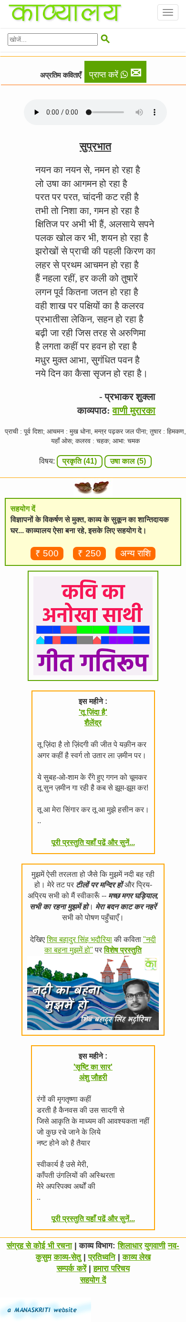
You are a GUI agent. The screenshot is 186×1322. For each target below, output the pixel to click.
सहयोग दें (93, 1279)
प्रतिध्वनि (101, 1257)
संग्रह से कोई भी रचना (39, 1245)
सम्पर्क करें (71, 1268)
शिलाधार (130, 1245)
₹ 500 (47, 553)
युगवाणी (155, 1245)
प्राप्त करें (115, 72)
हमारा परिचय (111, 1268)
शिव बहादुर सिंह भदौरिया (79, 939)
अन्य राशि (135, 553)
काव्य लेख (137, 1257)
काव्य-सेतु (67, 1257)
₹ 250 (89, 553)
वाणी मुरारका (134, 410)
